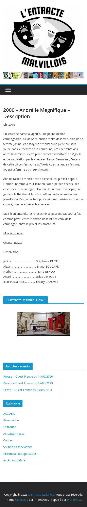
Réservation (11, 420)
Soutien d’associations (17, 447)
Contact (8, 440)
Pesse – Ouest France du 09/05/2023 (27, 390)
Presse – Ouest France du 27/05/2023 (28, 383)
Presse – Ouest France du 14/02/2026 (28, 376)
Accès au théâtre (14, 460)
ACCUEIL (9, 413)
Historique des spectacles (20, 454)
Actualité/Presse (13, 433)
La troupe (9, 427)
